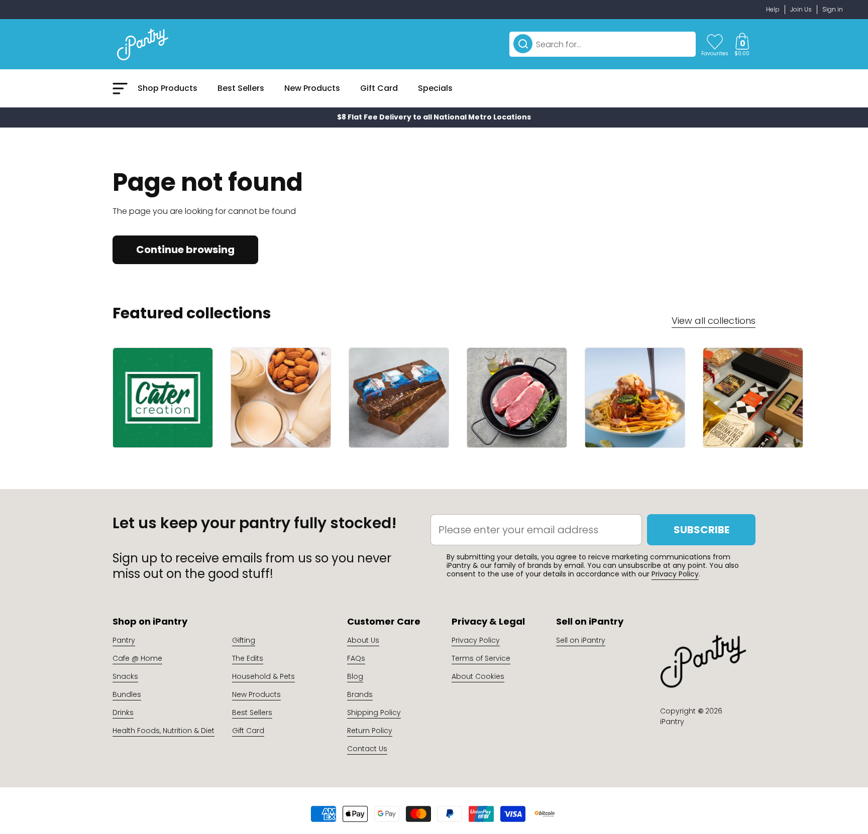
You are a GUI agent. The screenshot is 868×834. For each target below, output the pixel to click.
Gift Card (248, 731)
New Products (256, 694)
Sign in (832, 9)
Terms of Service (481, 658)
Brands (360, 694)
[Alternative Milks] (281, 397)
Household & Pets (263, 676)
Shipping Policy (374, 712)
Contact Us (367, 749)
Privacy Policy (675, 574)
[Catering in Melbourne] (162, 397)
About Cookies (478, 676)
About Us (363, 640)
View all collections (713, 320)
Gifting (243, 640)
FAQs (356, 658)
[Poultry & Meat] (517, 397)
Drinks (123, 712)
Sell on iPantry (580, 640)
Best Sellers (252, 712)
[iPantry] (143, 44)
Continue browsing (185, 250)
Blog (355, 676)
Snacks (125, 676)
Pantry (124, 640)
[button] (741, 44)
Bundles (127, 694)
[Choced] (399, 397)
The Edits (247, 658)
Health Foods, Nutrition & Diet (163, 731)
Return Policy (369, 731)
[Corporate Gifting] (753, 397)
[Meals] (635, 397)
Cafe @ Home (137, 658)
